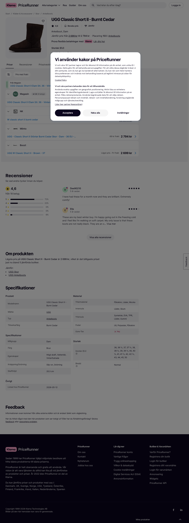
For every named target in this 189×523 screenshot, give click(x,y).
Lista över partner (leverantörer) (68, 104)
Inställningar (123, 113)
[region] (95, 86)
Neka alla (95, 113)
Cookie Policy (61, 80)
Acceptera (68, 113)
